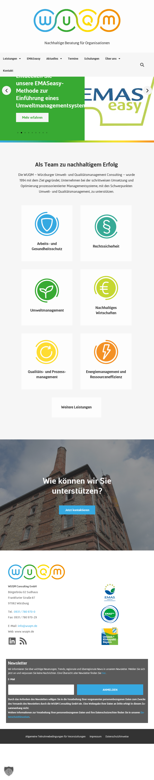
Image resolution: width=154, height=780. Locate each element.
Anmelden (110, 690)
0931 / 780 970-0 (24, 611)
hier (104, 673)
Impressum (95, 736)
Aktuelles (52, 58)
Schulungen (91, 58)
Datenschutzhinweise (117, 736)
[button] (6, 90)
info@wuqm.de (27, 626)
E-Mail (11, 679)
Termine (73, 58)
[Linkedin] (12, 641)
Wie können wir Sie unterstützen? (77, 485)
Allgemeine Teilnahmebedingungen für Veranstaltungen (55, 736)
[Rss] (23, 641)
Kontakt (8, 70)
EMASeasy (33, 58)
